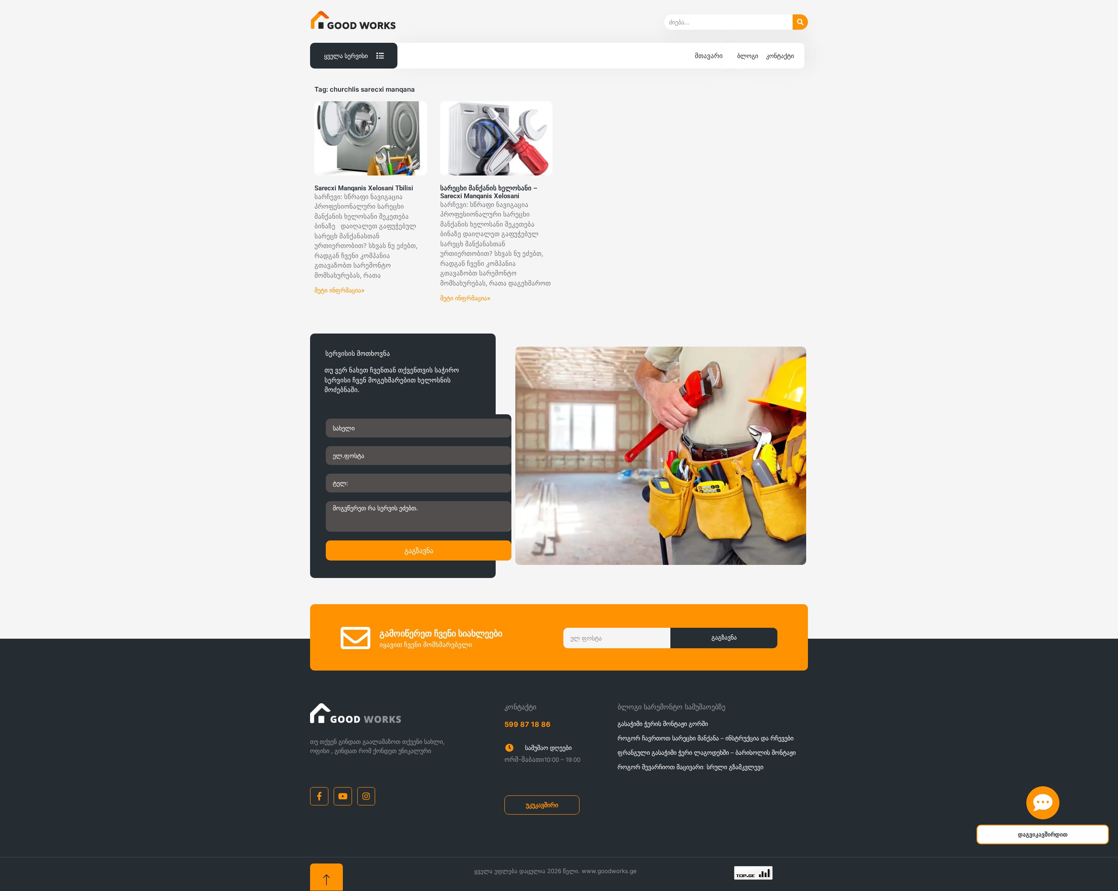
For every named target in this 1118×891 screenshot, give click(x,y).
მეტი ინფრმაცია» (339, 290)
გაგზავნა (418, 550)
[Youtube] (343, 796)
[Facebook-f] (319, 796)
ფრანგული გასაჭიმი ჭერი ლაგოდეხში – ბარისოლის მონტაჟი (707, 752)
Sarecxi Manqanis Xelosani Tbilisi (363, 188)
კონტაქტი (780, 55)
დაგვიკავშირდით (1042, 834)
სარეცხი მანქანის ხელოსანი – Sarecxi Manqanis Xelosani (489, 192)
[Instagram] (366, 796)
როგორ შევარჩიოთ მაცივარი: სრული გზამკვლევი (690, 767)
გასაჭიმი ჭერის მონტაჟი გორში (663, 723)
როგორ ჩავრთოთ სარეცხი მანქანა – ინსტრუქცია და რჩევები (706, 738)
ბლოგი (747, 55)
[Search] (800, 22)
